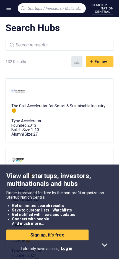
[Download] (76, 61)
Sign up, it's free (47, 235)
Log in (66, 248)
